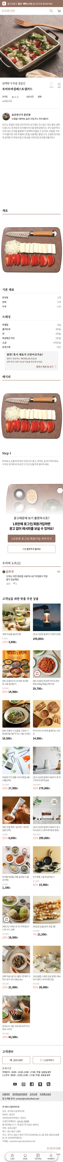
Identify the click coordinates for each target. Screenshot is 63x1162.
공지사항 (33, 1094)
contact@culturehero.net (27, 1098)
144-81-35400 (23, 1121)
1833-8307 (18, 1060)
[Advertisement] (31, 175)
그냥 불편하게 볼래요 (31, 548)
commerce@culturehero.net (22, 1141)
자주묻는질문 (45, 1094)
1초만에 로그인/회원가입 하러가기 (31, 538)
